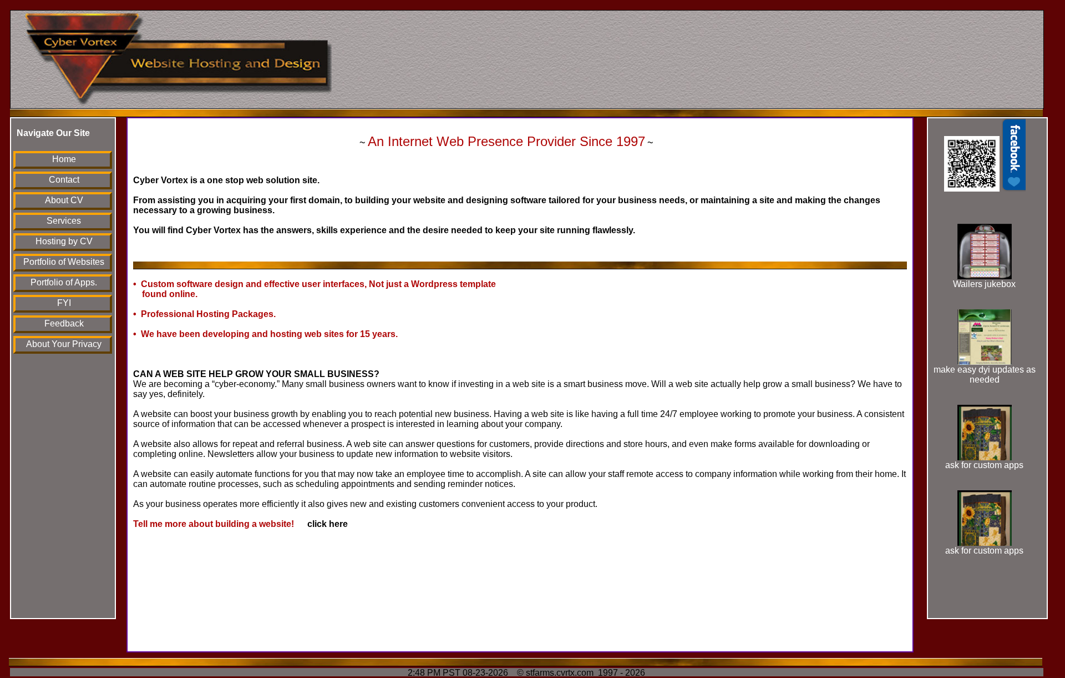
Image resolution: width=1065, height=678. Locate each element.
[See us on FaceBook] (985, 188)
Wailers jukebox (984, 284)
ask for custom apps (984, 465)
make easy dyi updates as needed (985, 374)
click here (322, 524)
